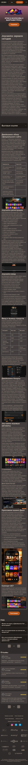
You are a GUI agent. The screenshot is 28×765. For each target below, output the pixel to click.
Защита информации (9, 718)
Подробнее (14, 24)
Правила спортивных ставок (14, 721)
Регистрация (19, 2)
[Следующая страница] (18, 646)
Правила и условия (9, 715)
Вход (12, 2)
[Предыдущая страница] (9, 646)
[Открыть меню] (26, 2)
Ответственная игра (19, 715)
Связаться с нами (19, 718)
